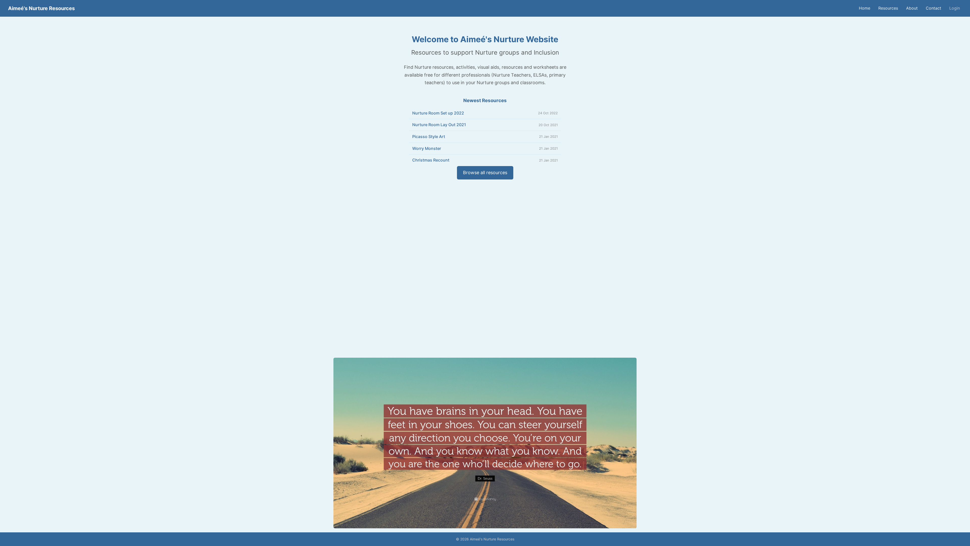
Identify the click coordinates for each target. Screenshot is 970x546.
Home (864, 8)
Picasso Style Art (428, 136)
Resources (888, 8)
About (912, 8)
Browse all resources (485, 172)
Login (954, 8)
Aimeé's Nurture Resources (41, 8)
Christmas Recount (430, 160)
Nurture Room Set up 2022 (438, 113)
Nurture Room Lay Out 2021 (439, 124)
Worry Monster (426, 148)
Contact (933, 8)
